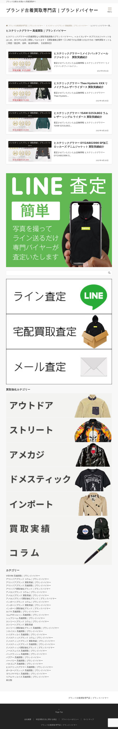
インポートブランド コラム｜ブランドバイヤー (27, 602)
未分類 (9, 680)
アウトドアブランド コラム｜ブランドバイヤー (27, 579)
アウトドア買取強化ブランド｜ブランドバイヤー (28, 589)
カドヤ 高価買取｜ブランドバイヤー (22, 611)
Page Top (59, 712)
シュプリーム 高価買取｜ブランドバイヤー (25, 618)
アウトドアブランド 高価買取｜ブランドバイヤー (28, 585)
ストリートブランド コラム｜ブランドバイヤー (27, 621)
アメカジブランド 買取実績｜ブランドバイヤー (27, 595)
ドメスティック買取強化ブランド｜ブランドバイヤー (30, 647)
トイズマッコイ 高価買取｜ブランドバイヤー (26, 634)
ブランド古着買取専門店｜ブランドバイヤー (52, 10)
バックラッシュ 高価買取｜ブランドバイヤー (26, 654)
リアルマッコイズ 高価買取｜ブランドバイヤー (27, 677)
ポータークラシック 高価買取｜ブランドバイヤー (28, 670)
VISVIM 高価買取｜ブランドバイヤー (23, 575)
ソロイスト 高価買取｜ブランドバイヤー (24, 631)
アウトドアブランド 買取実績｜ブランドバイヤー (28, 582)
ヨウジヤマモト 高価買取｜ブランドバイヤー (26, 673)
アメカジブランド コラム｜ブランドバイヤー (26, 592)
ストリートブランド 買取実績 (19, 624)
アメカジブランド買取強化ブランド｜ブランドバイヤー (31, 598)
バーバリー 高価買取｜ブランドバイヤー (24, 660)
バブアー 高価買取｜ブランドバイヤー (23, 657)
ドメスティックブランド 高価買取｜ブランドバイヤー (30, 644)
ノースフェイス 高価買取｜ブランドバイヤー (26, 650)
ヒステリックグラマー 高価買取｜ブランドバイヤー (29, 667)
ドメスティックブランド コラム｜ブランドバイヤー (29, 637)
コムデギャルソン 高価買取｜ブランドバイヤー (27, 615)
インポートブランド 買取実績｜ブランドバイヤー (28, 605)
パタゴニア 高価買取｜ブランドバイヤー (24, 663)
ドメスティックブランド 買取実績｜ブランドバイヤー (30, 641)
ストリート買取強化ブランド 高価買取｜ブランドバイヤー (32, 628)
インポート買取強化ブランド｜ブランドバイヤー (28, 608)
